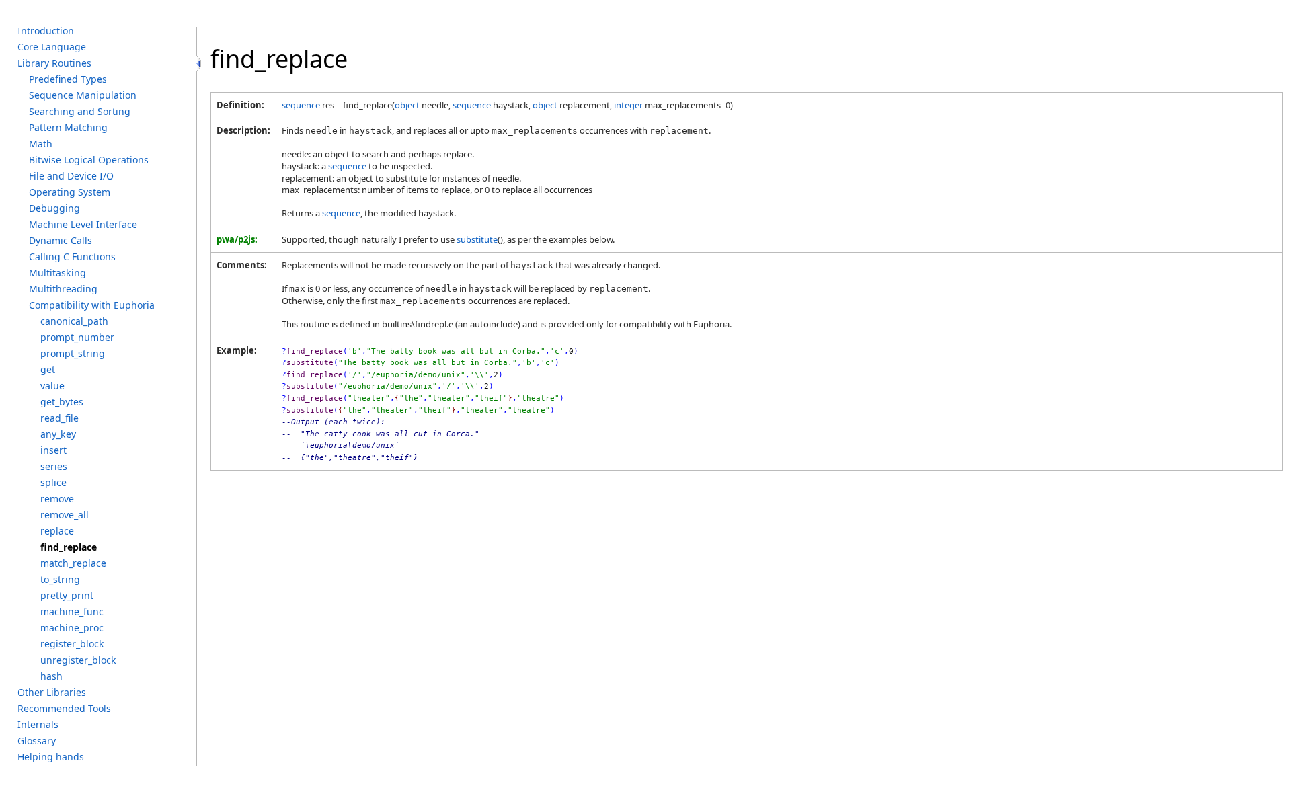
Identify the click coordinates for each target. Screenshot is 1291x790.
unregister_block (78, 660)
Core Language (51, 46)
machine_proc (72, 627)
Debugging (54, 208)
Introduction (45, 30)
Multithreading (63, 288)
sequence (301, 105)
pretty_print (66, 595)
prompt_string (72, 353)
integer (628, 105)
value (52, 385)
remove (57, 498)
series (53, 466)
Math (40, 143)
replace (57, 530)
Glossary (36, 740)
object (407, 105)
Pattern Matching (68, 127)
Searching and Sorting (79, 111)
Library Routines (54, 62)
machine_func (72, 611)
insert (53, 450)
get (47, 369)
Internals (37, 724)
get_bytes (61, 401)
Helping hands (50, 756)
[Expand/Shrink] (199, 63)
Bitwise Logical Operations (89, 159)
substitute (477, 239)
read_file (59, 417)
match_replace (73, 563)
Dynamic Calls (60, 240)
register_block (72, 643)
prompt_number (77, 337)
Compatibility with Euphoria (92, 305)
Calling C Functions (72, 256)
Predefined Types (68, 79)
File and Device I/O (71, 175)
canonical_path (74, 321)
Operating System (69, 192)
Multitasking (57, 272)
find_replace (68, 547)
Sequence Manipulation (82, 95)
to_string (60, 579)
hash (51, 676)
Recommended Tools (64, 708)
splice (53, 482)
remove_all (64, 514)
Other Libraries (51, 692)
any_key (58, 434)
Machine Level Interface (83, 224)
